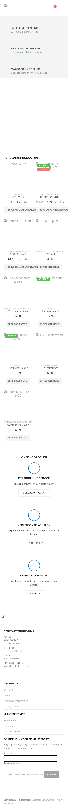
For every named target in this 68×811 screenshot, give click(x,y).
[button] (61, 8)
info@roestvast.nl (12, 658)
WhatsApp (23, 675)
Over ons (8, 690)
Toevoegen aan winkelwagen (23, 210)
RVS (5, 308)
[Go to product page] (18, 176)
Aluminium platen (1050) (22, 422)
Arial (50, 308)
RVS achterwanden (52, 365)
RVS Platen (40, 251)
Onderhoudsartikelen (50, 194)
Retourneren (10, 720)
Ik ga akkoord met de (26, 774)
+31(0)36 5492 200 (13, 651)
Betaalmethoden (12, 731)
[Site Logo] (14, 8)
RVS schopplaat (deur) (55, 251)
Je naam (8, 753)
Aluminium (8, 422)
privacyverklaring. (35, 774)
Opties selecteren (50, 267)
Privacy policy (11, 706)
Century (18, 365)
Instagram (15, 675)
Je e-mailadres (11, 763)
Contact (7, 695)
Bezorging (9, 726)
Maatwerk (18, 194)
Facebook (7, 675)
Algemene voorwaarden (16, 701)
